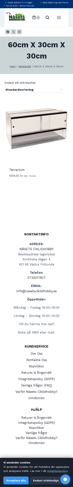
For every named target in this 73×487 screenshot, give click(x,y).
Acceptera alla (16, 480)
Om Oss (36, 353)
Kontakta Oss (36, 360)
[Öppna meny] (61, 17)
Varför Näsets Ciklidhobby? (36, 392)
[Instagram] (19, 31)
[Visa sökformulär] (47, 17)
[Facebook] (7, 31)
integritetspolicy (57, 470)
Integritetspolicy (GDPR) (36, 379)
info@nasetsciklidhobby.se (36, 291)
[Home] (13, 66)
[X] (13, 31)
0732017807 (36, 277)
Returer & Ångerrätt (36, 372)
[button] (65, 479)
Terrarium (17, 170)
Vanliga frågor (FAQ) (36, 385)
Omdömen (36, 398)
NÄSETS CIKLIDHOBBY (36, 249)
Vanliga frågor (37, 433)
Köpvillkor (36, 366)
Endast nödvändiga (46, 480)
